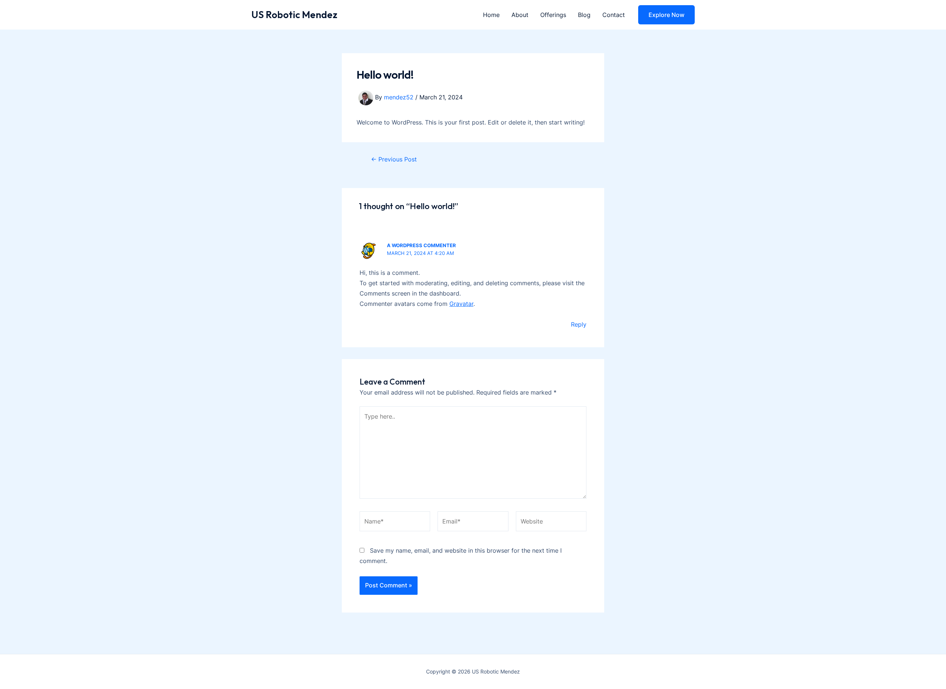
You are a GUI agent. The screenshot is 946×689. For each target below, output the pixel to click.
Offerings (553, 14)
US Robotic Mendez (294, 14)
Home (491, 14)
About (519, 14)
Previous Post (394, 159)
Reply (578, 324)
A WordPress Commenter (421, 245)
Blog (584, 14)
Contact (613, 14)
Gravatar (461, 303)
